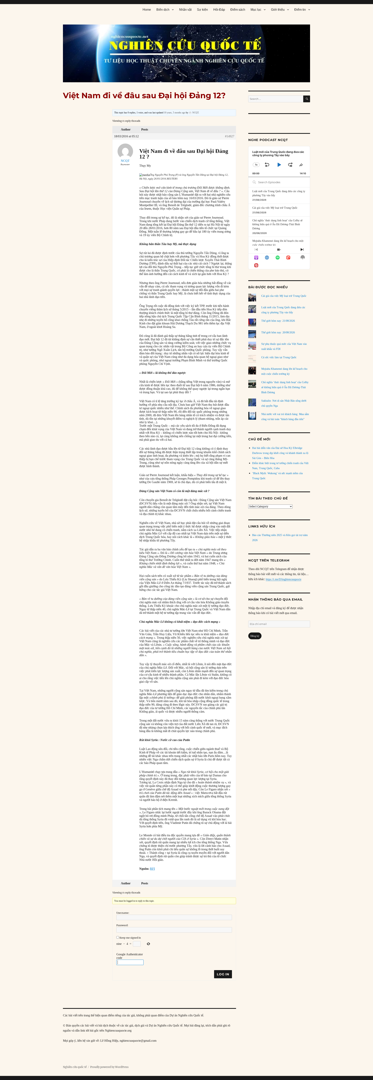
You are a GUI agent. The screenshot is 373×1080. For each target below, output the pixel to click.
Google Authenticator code (129, 956)
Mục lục (256, 9)
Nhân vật (185, 9)
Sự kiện (202, 9)
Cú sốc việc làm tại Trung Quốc (278, 357)
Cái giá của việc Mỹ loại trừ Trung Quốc (274, 207)
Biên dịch (162, 9)
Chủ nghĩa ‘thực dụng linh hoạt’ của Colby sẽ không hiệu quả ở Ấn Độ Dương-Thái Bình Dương (277, 224)
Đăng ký (254, 635)
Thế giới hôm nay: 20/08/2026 (278, 332)
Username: (122, 912)
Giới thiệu (278, 9)
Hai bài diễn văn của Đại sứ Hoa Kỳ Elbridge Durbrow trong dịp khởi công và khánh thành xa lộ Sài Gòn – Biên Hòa (280, 453)
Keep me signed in (130, 937)
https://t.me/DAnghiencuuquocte (283, 579)
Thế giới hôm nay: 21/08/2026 (278, 320)
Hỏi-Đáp (219, 9)
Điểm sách (237, 9)
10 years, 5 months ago (174, 112)
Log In (223, 974)
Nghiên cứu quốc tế (75, 1067)
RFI (152, 868)
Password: (122, 925)
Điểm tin (300, 9)
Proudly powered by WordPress (109, 1067)
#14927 (229, 136)
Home (147, 9)
